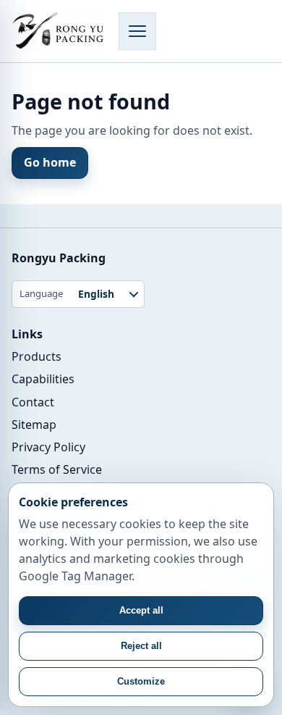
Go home (50, 162)
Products (36, 356)
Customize (141, 681)
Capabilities (43, 379)
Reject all (141, 645)
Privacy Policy (48, 447)
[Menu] (137, 31)
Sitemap (34, 424)
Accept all (141, 610)
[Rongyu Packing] (58, 31)
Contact (33, 402)
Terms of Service (57, 469)
